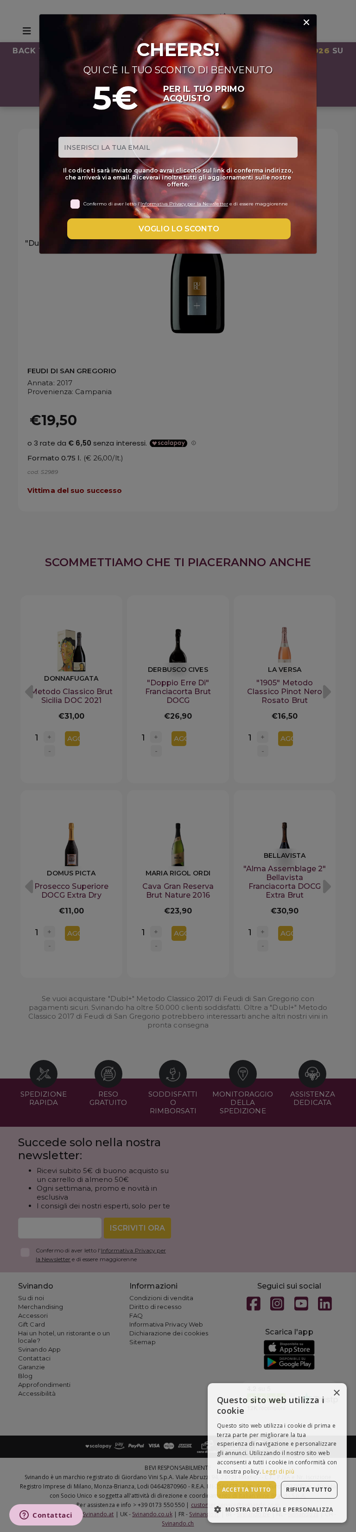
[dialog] (277, 1453)
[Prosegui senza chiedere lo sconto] (306, 22)
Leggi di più (278, 1471)
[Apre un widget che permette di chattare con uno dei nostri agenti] (46, 1515)
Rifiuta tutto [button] (309, 1490)
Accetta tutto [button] (246, 1490)
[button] (277, 1509)
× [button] (336, 1393)
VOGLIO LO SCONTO (179, 228)
